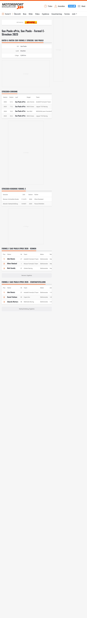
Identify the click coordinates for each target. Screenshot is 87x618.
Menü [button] (83, 6)
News (24, 14)
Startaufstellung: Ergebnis (26, 309)
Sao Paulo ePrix (20, 102)
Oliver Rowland (38, 199)
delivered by (20, 22)
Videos (37, 14)
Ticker (50, 6)
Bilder (31, 14)
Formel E (8, 14)
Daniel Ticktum (12, 297)
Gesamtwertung (57, 14)
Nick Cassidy (11, 268)
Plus (71, 6)
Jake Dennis (11, 259)
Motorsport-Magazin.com (13, 6)
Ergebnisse (45, 14)
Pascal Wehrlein (39, 204)
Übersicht (17, 14)
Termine (67, 14)
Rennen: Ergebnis (27, 275)
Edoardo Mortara (12, 301)
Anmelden (61, 6)
